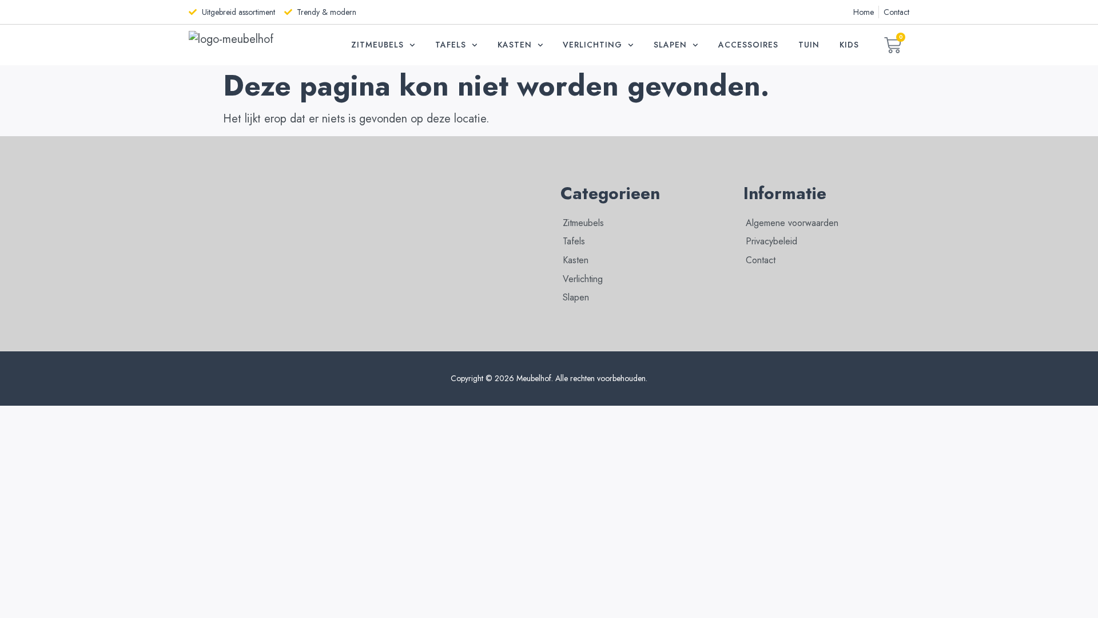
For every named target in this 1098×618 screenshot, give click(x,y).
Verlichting (592, 44)
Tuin (808, 44)
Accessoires (748, 44)
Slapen (670, 44)
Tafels (450, 44)
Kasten (515, 44)
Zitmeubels (377, 44)
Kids (849, 44)
